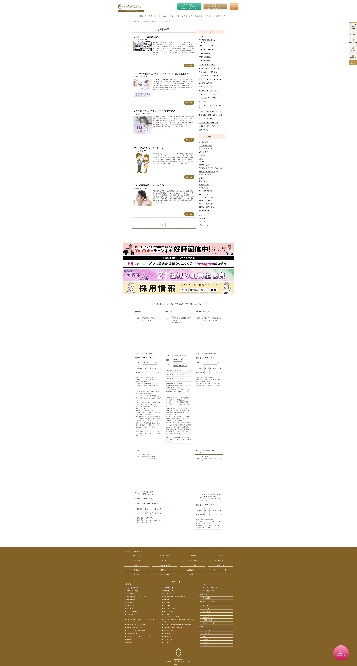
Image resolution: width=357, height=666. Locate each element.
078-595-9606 (177, 360)
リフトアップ (203, 101)
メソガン (214, 98)
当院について (220, 16)
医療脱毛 (202, 111)
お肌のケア (202, 225)
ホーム (134, 16)
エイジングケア (204, 75)
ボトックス (217, 94)
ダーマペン (217, 79)
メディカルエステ (205, 200)
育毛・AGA (143, 39)
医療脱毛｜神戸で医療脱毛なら (209, 168)
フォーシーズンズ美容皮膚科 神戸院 (132, 551)
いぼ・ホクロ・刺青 (205, 145)
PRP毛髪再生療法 (205, 57)
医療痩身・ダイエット (206, 165)
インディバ (202, 194)
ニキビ (201, 158)
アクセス (208, 16)
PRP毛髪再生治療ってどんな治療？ (150, 148)
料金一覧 (152, 16)
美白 (212, 122)
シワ (210, 79)
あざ (219, 68)
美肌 (216, 122)
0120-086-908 (208, 505)
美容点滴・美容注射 (205, 204)
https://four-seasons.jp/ (150, 363)
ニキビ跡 (209, 83)
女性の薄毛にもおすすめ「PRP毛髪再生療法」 (155, 111)
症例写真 (162, 16)
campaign (202, 218)
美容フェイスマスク (206, 119)
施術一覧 (143, 16)
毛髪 (213, 115)
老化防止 (202, 126)
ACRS (201, 36)
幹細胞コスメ (216, 111)
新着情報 (198, 16)
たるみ (205, 72)
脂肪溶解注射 (203, 130)
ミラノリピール (204, 98)
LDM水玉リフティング (206, 49)
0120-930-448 (208, 358)
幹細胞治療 (203, 115)
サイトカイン (203, 79)
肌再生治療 (216, 126)
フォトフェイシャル (206, 94)
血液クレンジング (205, 210)
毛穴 (209, 115)
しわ (200, 155)
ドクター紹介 (174, 16)
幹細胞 (208, 111)
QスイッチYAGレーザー (207, 64)
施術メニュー (178, 582)
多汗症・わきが (204, 174)
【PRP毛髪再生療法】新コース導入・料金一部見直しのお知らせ (164, 74)
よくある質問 (187, 16)
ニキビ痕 (202, 83)
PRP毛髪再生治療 (205, 53)
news (200, 222)
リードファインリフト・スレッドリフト (210, 106)
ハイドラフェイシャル (206, 87)
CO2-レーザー (204, 46)
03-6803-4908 (147, 498)
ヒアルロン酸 (203, 90)
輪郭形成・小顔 (204, 184)
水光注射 (219, 115)
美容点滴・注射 (204, 122)
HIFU (211, 46)
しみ (200, 72)
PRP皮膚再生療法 (145, 114)
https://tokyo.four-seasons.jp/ (151, 503)
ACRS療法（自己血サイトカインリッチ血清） (210, 41)
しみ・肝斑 (202, 152)
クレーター (214, 75)
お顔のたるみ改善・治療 (207, 171)
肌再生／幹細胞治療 (205, 207)
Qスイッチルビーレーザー (208, 68)
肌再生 (208, 126)
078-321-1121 (147, 358)
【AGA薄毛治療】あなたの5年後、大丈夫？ (154, 185)
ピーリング (213, 90)
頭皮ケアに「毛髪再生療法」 (147, 36)
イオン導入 (213, 72)
